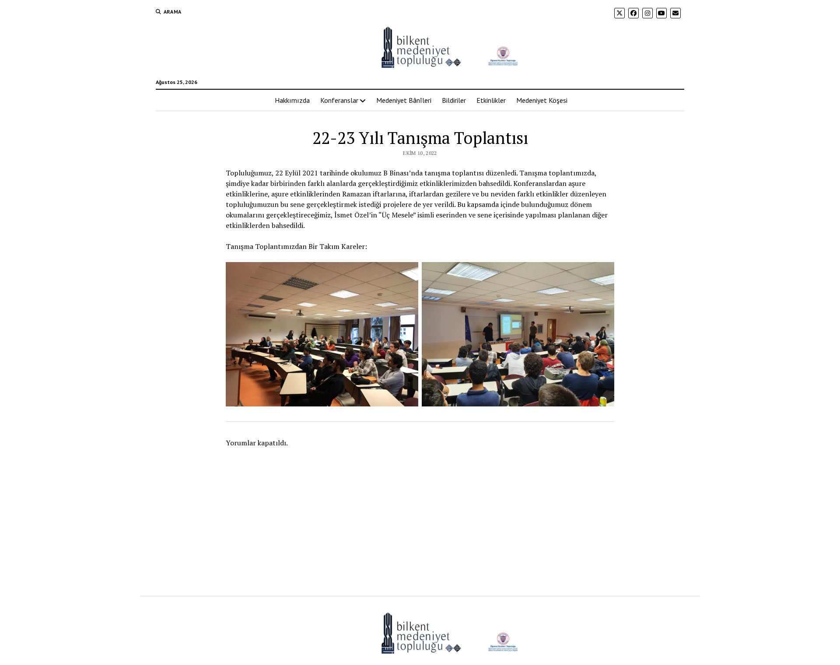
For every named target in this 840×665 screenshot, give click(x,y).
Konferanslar (339, 100)
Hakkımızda (292, 100)
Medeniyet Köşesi (541, 100)
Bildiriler (454, 100)
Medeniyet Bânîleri (403, 100)
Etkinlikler (491, 100)
